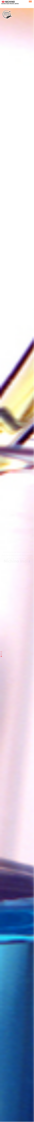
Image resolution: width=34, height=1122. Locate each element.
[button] (15, 652)
